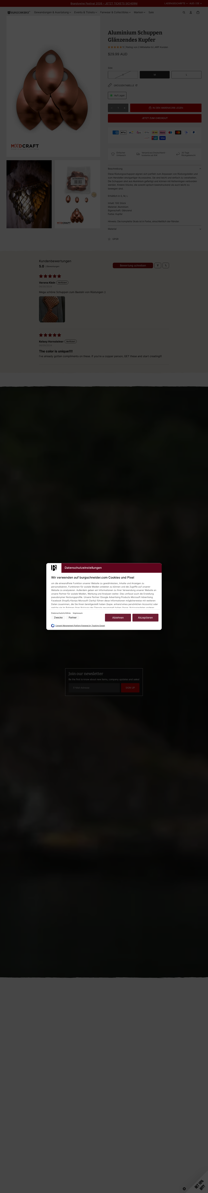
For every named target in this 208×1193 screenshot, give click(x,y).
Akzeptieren (145, 617)
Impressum (78, 613)
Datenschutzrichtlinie (61, 613)
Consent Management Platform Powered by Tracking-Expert (80, 626)
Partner (73, 617)
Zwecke (58, 617)
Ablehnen (118, 617)
